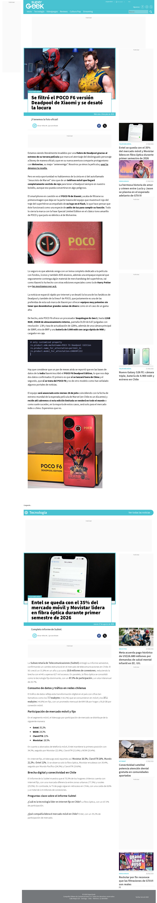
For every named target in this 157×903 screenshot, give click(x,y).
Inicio (29, 11)
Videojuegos (52, 11)
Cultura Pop (75, 11)
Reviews (64, 11)
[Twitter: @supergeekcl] (151, 6)
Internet (122, 761)
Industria (123, 649)
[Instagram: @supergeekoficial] (146, 6)
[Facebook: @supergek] (142, 6)
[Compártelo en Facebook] (99, 126)
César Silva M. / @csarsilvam (47, 636)
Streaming (88, 11)
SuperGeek (91, 894)
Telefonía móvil (35, 92)
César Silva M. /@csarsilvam (47, 126)
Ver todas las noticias (139, 512)
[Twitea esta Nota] (105, 126)
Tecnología (39, 11)
